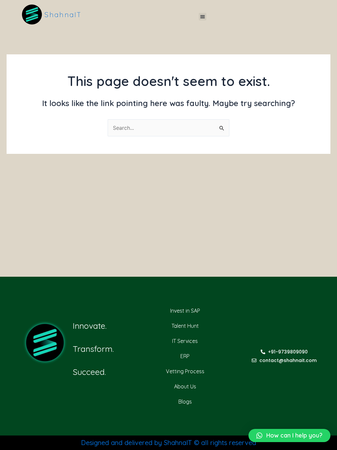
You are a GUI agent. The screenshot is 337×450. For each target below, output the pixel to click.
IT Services (185, 341)
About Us (185, 386)
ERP (185, 356)
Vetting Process (185, 371)
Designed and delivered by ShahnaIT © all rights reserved (168, 442)
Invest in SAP (185, 310)
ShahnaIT (63, 14)
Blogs (185, 401)
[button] (202, 16)
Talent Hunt (185, 326)
